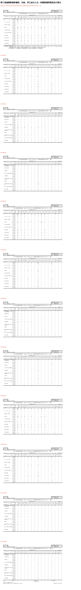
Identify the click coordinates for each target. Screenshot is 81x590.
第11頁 (33, 5)
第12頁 (36, 5)
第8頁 (25, 5)
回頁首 (4, 55)
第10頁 (30, 5)
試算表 (1, 5)
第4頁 (14, 5)
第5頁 (17, 5)
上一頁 (39, 5)
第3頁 (12, 5)
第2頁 (9, 5)
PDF (4, 5)
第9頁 (27, 5)
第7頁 (22, 5)
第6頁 (20, 5)
